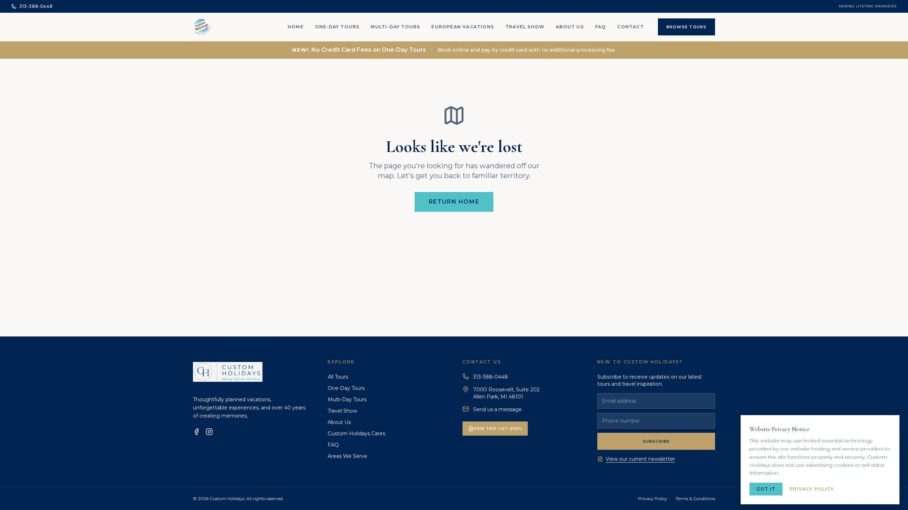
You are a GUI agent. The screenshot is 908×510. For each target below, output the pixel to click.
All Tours (338, 377)
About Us (570, 26)
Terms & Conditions (695, 498)
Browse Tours (686, 26)
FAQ (600, 26)
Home (296, 26)
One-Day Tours (337, 26)
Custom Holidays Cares (356, 433)
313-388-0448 (490, 377)
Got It (766, 489)
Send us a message (497, 409)
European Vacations (462, 26)
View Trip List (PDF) (498, 428)
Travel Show (524, 26)
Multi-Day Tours (395, 26)
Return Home (454, 201)
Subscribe (656, 441)
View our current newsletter (640, 459)
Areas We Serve (347, 456)
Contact (630, 26)
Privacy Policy (652, 498)
